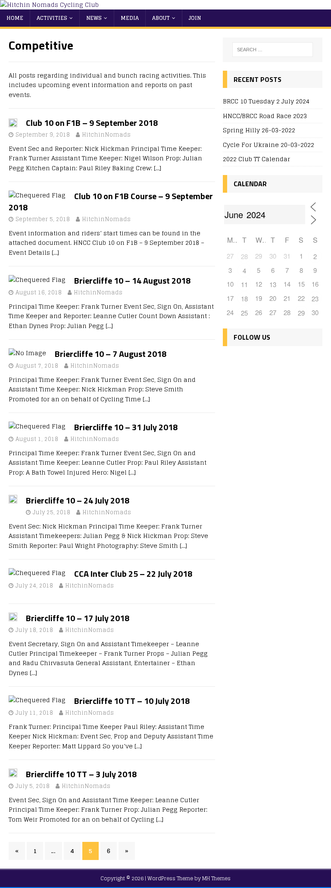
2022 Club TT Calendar (256, 158)
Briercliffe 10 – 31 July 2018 (126, 427)
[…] (157, 168)
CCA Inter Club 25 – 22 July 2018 (133, 573)
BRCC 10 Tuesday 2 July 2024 (266, 101)
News (94, 17)
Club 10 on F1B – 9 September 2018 (92, 122)
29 (301, 312)
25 (244, 312)
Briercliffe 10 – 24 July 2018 (77, 500)
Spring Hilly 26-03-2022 (259, 130)
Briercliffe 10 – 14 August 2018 (132, 280)
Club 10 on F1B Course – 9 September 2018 (111, 201)
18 (244, 298)
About (161, 17)
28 (244, 256)
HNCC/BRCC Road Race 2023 (265, 115)
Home (14, 17)
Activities (52, 17)
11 (244, 284)
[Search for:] (272, 49)
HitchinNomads (106, 135)
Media (130, 17)
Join (195, 17)
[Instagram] (268, 362)
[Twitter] (249, 362)
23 (315, 298)
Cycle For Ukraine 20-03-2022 (268, 144)
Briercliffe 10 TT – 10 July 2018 (132, 700)
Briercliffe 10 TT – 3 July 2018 (81, 774)
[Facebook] (231, 362)
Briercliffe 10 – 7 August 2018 (110, 353)
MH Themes (216, 878)
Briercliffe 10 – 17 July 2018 (77, 618)
